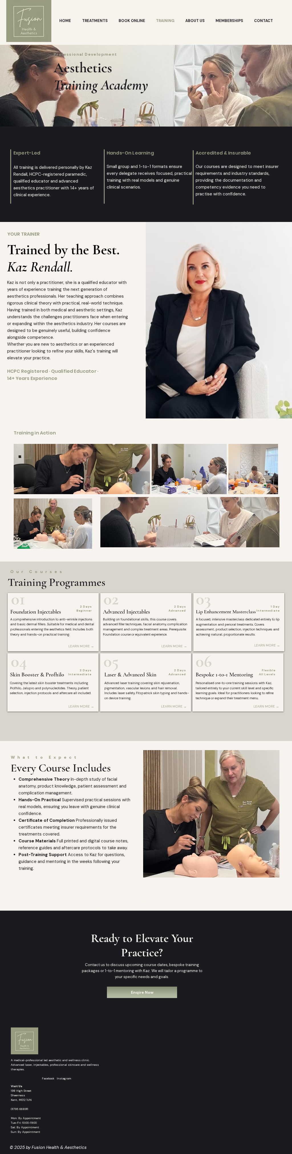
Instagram (64, 1078)
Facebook (49, 1078)
